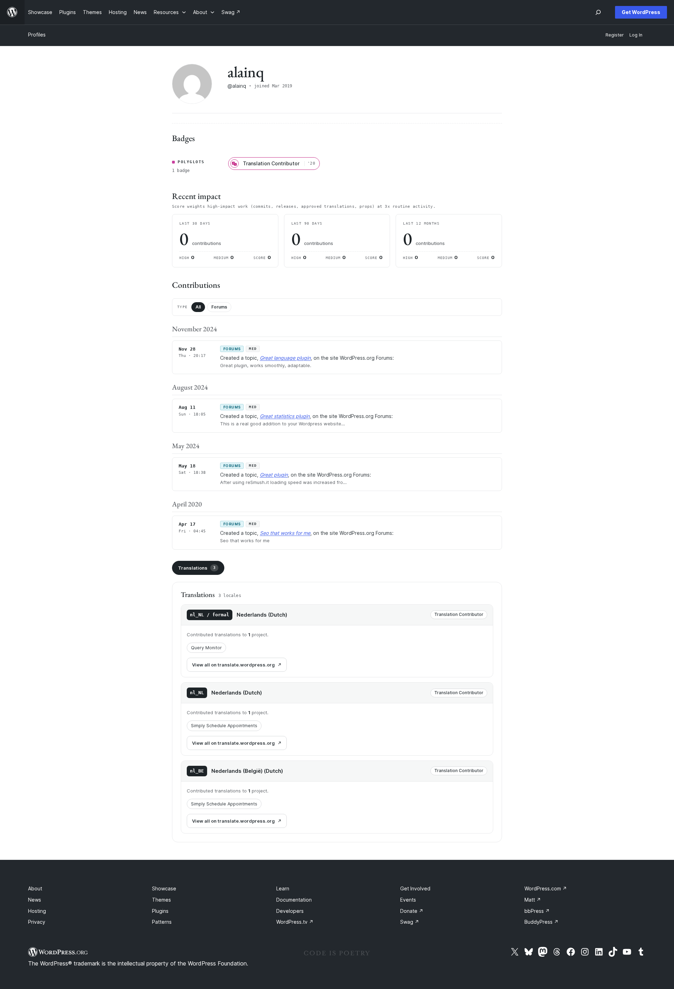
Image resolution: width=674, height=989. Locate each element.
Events (408, 900)
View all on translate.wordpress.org (233, 665)
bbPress (537, 911)
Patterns (162, 922)
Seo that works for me (285, 533)
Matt (532, 900)
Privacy (36, 922)
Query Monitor (206, 647)
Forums (219, 307)
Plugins (160, 911)
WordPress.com (545, 888)
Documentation (294, 900)
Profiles (37, 35)
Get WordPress (641, 12)
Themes (161, 900)
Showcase (164, 888)
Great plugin (274, 475)
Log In (635, 35)
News (34, 900)
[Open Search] (598, 12)
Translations (197, 568)
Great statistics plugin (285, 416)
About (35, 888)
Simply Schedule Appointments (224, 725)
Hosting (37, 911)
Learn (282, 888)
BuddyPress (541, 922)
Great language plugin (285, 358)
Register (615, 35)
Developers (290, 911)
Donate (411, 911)
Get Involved (415, 888)
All (198, 307)
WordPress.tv (294, 922)
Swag (409, 922)
